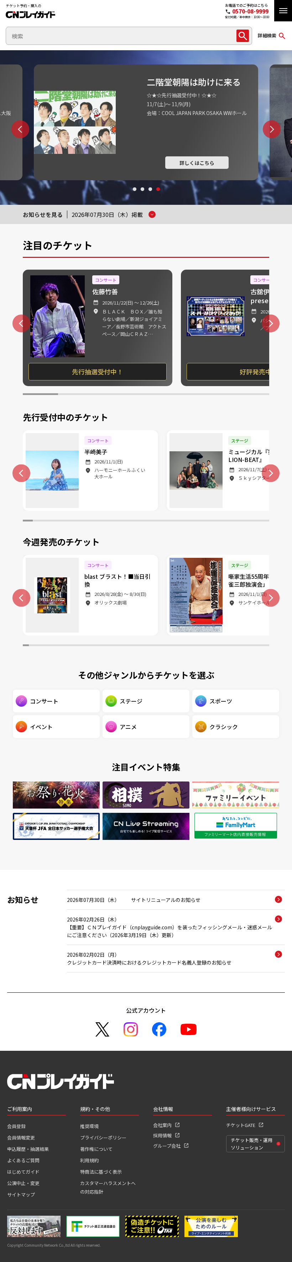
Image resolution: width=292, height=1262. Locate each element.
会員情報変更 (21, 1137)
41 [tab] (266, 646)
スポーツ (220, 701)
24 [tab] (255, 521)
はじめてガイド (23, 1171)
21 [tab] (225, 521)
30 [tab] (200, 646)
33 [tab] (218, 646)
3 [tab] (150, 195)
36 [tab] (236, 646)
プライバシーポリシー (103, 1137)
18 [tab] (195, 521)
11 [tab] (126, 521)
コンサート (44, 701)
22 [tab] (235, 521)
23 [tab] (245, 521)
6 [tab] (216, 395)
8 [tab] (97, 521)
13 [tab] (146, 521)
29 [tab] (194, 646)
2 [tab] (142, 195)
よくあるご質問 (23, 1160)
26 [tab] (176, 646)
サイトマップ (21, 1194)
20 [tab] (215, 521)
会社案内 (162, 1125)
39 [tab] (254, 646)
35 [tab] (230, 646)
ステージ (131, 701)
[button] (283, 10)
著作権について (96, 1149)
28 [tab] (188, 646)
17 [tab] (186, 521)
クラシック (223, 726)
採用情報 (162, 1135)
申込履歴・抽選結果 (28, 1149)
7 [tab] (251, 395)
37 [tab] (242, 646)
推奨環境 (89, 1126)
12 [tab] (136, 521)
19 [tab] (205, 521)
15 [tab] (166, 521)
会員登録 (16, 1126)
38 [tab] (248, 646)
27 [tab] (182, 646)
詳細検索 (267, 35)
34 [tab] (224, 646)
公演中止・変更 (23, 1183)
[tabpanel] (146, 122)
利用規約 (89, 1160)
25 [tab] (264, 521)
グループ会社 (167, 1145)
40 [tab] (260, 646)
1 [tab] (134, 195)
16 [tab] (176, 521)
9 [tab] (106, 521)
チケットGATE (240, 1125)
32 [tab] (212, 646)
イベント (41, 726)
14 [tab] (156, 521)
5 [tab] (181, 395)
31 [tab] (206, 646)
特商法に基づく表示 (101, 1171)
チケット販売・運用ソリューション (251, 1144)
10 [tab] (116, 521)
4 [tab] (158, 195)
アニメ (128, 726)
